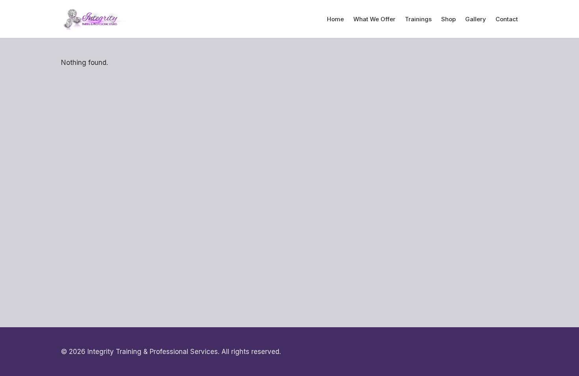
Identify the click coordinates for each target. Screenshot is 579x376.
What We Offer (374, 19)
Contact (506, 19)
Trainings (418, 19)
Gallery (475, 19)
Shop (448, 19)
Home (335, 19)
